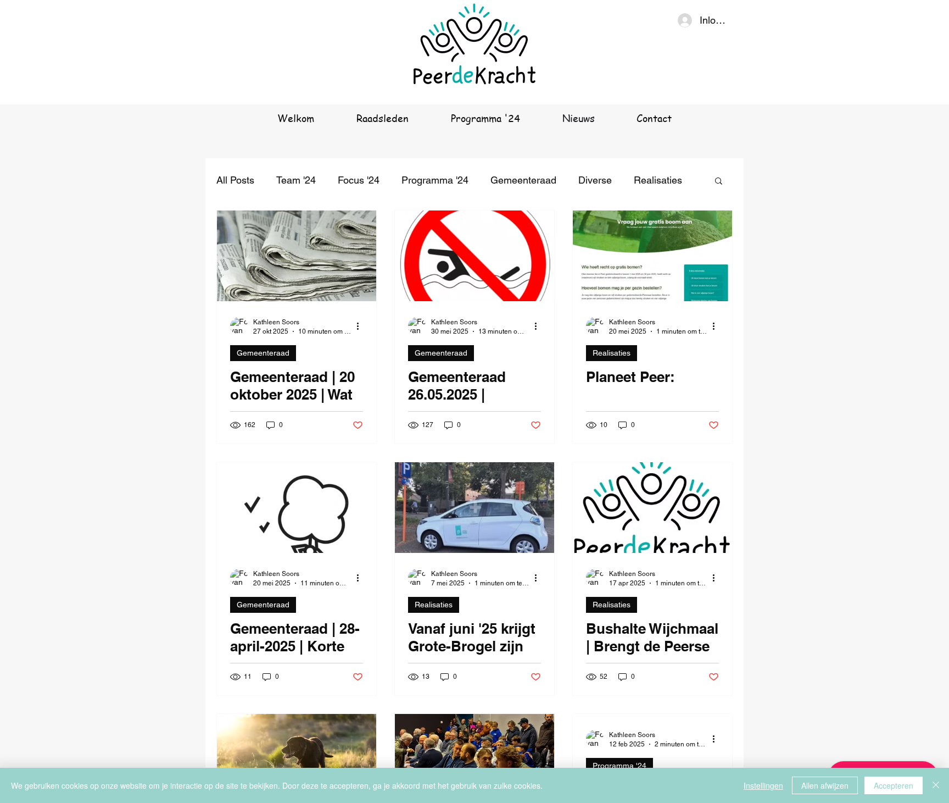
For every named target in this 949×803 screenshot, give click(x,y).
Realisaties (658, 180)
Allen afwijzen (824, 785)
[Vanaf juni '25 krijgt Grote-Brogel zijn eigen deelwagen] (474, 507)
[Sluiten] (935, 785)
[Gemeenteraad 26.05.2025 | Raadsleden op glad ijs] (474, 256)
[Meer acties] (361, 326)
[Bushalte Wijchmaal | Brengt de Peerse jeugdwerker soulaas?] (652, 507)
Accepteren (893, 785)
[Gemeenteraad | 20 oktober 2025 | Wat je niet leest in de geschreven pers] (296, 256)
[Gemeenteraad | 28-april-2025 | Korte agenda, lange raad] (296, 507)
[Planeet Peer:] (652, 256)
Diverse (595, 180)
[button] (718, 181)
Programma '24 (434, 180)
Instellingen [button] (763, 785)
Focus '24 (358, 180)
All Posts (235, 180)
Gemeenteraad (523, 180)
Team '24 (296, 180)
